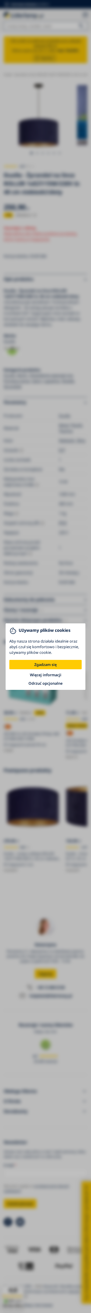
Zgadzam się (45, 664)
